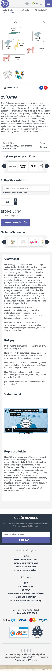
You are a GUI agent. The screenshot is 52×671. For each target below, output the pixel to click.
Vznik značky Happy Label (26, 560)
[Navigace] (48, 3)
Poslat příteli (12, 87)
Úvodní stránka (7, 10)
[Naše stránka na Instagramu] (29, 650)
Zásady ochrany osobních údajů (26, 601)
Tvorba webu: (26, 660)
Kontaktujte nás (26, 586)
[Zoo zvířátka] (13, 242)
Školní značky (24, 10)
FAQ (26, 583)
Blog (26, 556)
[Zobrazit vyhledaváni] (41, 3)
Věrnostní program (26, 567)
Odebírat (24, 540)
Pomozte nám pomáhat (26, 570)
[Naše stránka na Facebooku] (23, 650)
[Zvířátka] (33, 242)
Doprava (26, 590)
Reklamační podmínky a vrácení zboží (26, 594)
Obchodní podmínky (26, 597)
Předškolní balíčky (41, 10)
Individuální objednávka (26, 563)
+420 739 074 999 (26, 612)
